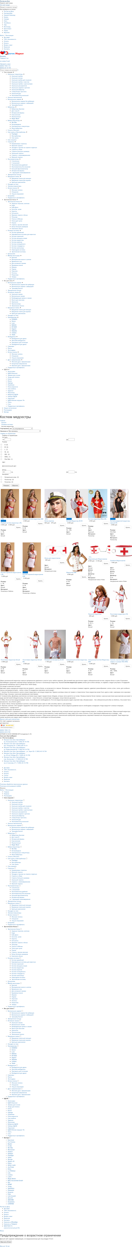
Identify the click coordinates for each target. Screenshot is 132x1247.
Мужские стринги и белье (20, 215)
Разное (14, 223)
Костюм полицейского (19, 244)
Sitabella (14, 331)
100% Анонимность (10, 39)
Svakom (10, 1152)
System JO (11, 1161)
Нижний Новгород (9, 15)
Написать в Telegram (10, 1224)
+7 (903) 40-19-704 (41, 751)
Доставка (7, 37)
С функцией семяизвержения (21, 172)
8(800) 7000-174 (5, 66)
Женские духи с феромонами (21, 362)
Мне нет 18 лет (5, 1246)
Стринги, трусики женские (20, 225)
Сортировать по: (6, 428)
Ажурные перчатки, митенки (20, 203)
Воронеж (6, 32)
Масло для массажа (18, 300)
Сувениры (11, 346)
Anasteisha (11, 1202)
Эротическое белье (14, 201)
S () (6, 445)
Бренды (6, 412)
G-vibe (10, 1146)
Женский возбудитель (18, 340)
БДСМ (6, 1098)
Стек (9, 404)
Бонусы (6, 43)
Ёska (9, 1194)
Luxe (13, 323)
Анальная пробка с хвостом (20, 82)
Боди (13, 205)
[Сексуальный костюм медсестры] (77, 644)
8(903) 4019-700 (5, 732)
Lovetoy (10, 1175)
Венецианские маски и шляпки (21, 259)
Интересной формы (18, 113)
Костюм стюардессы (18, 246)
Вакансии (7, 47)
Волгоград (7, 27)
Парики (14, 269)
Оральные (15, 302)
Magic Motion (12, 1179)
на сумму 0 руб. (5, 61)
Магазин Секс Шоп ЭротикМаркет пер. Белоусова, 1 (14, 758)
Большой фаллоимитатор (20, 169)
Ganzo (14, 321)
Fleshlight (14, 134)
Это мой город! (5, 5)
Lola (9, 1173)
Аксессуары (11, 371)
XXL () (7, 454)
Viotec (9, 1157)
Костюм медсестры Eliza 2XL (97, 519)
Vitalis (13, 335)
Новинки (6, 794)
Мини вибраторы (17, 128)
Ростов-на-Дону (5, 1)
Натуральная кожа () (12, 477)
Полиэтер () (9, 482)
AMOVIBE (11, 1200)
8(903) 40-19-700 (5, 68)
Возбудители (12, 337)
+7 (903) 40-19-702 (23, 749)
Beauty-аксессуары (14, 255)
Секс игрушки (8, 798)
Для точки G (15, 111)
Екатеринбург (8, 13)
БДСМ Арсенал (12, 373)
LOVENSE (11, 1204)
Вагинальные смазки (18, 296)
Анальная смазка (17, 294)
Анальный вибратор (18, 90)
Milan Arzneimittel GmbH (15, 1180)
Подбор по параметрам (7, 433)
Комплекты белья (17, 228)
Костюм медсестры (18, 240)
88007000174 (12, 1227)
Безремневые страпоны (19, 144)
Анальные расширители (19, 86)
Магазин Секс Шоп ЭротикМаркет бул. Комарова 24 (14, 744)
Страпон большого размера (20, 151)
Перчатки (14, 271)
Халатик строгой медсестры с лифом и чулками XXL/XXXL (119, 661)
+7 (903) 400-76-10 (21, 745)
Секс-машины (12, 140)
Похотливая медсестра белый (10, 660)
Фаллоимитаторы (13, 159)
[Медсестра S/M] (76, 557)
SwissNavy (11, 1188)
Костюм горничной (17, 236)
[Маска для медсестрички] (59, 549)
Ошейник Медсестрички (117, 560)
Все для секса (8, 1008)
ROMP (10, 1184)
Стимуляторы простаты (19, 91)
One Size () (9, 459)
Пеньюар (14, 217)
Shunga (10, 1159)
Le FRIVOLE (11, 1171)
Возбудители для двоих (19, 338)
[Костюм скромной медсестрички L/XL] (7, 557)
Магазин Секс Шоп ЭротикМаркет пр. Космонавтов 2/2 (14, 741)
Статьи (6, 775)
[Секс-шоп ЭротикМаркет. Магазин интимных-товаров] (12, 53)
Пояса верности (13, 387)
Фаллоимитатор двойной (19, 165)
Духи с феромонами (14, 360)
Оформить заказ (5, 64)
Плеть (9, 402)
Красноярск (7, 29)
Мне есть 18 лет (6, 1242)
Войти (2, 35)
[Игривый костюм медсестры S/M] (32, 503)
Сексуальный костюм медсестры (76, 660)
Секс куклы (15, 138)
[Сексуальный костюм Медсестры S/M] (97, 644)
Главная (6, 792)
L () (6, 449)
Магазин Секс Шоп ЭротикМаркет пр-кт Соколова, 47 (14, 762)
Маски (10, 381)
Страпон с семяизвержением (21, 155)
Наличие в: (4, 431)
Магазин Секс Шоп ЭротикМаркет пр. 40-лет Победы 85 (14, 754)
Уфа (5, 25)
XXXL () (7, 457)
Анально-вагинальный (15, 97)
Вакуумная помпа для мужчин (21, 180)
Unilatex (14, 333)
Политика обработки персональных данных (14, 784)
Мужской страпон (17, 145)
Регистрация (9, 35)
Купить (18, 527)
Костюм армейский (18, 232)
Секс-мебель (12, 389)
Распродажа (8, 410)
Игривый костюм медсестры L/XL (11, 523)
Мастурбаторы (16, 136)
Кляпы (10, 379)
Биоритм (10, 1192)
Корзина (3, 56)
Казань (6, 17)
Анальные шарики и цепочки (21, 88)
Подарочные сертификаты (16, 198)
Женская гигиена (17, 190)
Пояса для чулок (17, 221)
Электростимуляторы (14, 186)
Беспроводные (16, 124)
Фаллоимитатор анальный (20, 95)
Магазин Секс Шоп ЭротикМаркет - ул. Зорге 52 (19, 751)
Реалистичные (16, 117)
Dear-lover (11, 1140)
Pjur (9, 1182)
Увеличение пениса (18, 306)
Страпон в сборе (17, 149)
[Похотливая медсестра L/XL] (121, 598)
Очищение (15, 192)
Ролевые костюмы (14, 230)
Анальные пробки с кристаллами (22, 84)
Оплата (6, 41)
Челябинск (7, 23)
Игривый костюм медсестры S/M (33, 519)
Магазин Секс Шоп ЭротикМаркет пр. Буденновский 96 (14, 748)
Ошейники (11, 385)
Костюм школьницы (18, 248)
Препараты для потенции (20, 342)
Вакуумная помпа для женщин (21, 178)
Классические (16, 115)
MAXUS (14, 325)
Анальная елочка (17, 78)
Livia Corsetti (12, 1196)
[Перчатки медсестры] (99, 598)
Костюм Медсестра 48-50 (74, 521)
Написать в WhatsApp (11, 1222)
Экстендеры (11, 350)
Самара (6, 19)
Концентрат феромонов (19, 364)
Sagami (14, 329)
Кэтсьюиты (15, 213)
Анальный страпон (17, 153)
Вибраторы (11, 107)
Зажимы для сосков (14, 375)
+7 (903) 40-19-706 (22, 763)
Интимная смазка (13, 292)
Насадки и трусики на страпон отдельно (24, 147)
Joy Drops (11, 1167)
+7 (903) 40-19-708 (22, 759)
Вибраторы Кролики (18, 109)
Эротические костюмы (19, 252)
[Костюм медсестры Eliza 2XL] (97, 503)
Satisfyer (10, 1153)
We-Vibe (14, 122)
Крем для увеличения (18, 182)
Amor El (10, 1198)
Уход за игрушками (18, 194)
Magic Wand (15, 118)
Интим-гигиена (12, 188)
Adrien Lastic (12, 1165)
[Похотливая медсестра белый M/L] (35, 644)
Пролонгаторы (16, 304)
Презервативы (12, 317)
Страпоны (11, 142)
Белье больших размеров (20, 227)
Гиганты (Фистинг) (13, 130)
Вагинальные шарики (15, 99)
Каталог (6, 773)
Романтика (15, 275)
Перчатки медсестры (94, 614)
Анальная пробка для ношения (21, 80)
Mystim (10, 1144)
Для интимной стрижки (19, 263)
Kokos (9, 1163)
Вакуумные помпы (14, 176)
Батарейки (11, 196)
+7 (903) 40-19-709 (24, 755)
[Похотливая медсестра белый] (6, 644)
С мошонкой (15, 163)
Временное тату (17, 261)
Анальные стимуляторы (15, 74)
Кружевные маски (17, 265)
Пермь (6, 30)
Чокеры (14, 277)
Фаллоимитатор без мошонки (21, 167)
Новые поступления (10, 408)
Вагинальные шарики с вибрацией (22, 103)
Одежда (10, 383)
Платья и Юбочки (17, 219)
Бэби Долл (15, 207)
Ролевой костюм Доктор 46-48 (54, 660)
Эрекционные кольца (14, 174)
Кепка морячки (49, 521)
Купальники (11, 254)
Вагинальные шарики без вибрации (23, 101)
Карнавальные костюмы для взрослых (24, 234)
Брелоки (14, 257)
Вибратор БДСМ (13, 394)
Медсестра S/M (71, 572)
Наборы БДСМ (12, 396)
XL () (7, 452)
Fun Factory (11, 1142)
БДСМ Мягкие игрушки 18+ (16, 400)
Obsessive (11, 1190)
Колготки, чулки (16, 209)
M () (6, 447)
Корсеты (14, 211)
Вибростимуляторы (14, 120)
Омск (5, 21)
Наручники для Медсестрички (97, 559)
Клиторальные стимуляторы (20, 126)
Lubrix (9, 1177)
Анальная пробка (17, 76)
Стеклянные (15, 161)
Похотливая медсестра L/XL (119, 614)
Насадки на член (13, 184)
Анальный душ (16, 93)
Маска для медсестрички (52, 558)
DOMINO (14, 319)
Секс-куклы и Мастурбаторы (17, 132)
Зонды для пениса (13, 377)
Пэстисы (14, 273)
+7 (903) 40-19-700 (23, 742)
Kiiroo (9, 1169)
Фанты (10, 348)
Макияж (14, 267)
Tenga (10, 1186)
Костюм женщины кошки (19, 238)
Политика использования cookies (10, 786)
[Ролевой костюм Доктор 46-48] (55, 644)
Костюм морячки (17, 242)
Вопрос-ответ (8, 45)
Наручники (11, 398)
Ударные (10, 391)
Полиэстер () (9, 479)
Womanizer (11, 1150)
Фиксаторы (11, 392)
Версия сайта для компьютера (9, 719)
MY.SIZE (14, 327)
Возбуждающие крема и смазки (22, 298)
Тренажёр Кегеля (17, 105)
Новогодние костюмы (18, 250)
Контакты (7, 49)
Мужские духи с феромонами (21, 365)
